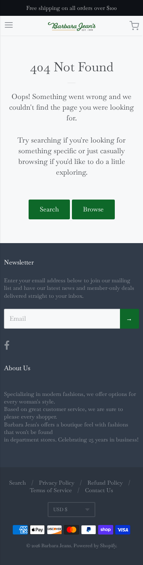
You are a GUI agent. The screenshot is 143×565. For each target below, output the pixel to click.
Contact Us (99, 490)
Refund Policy (105, 482)
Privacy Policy (56, 482)
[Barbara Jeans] (72, 26)
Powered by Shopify (94, 545)
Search (49, 209)
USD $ (60, 509)
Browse (93, 209)
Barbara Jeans (56, 545)
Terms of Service (51, 490)
